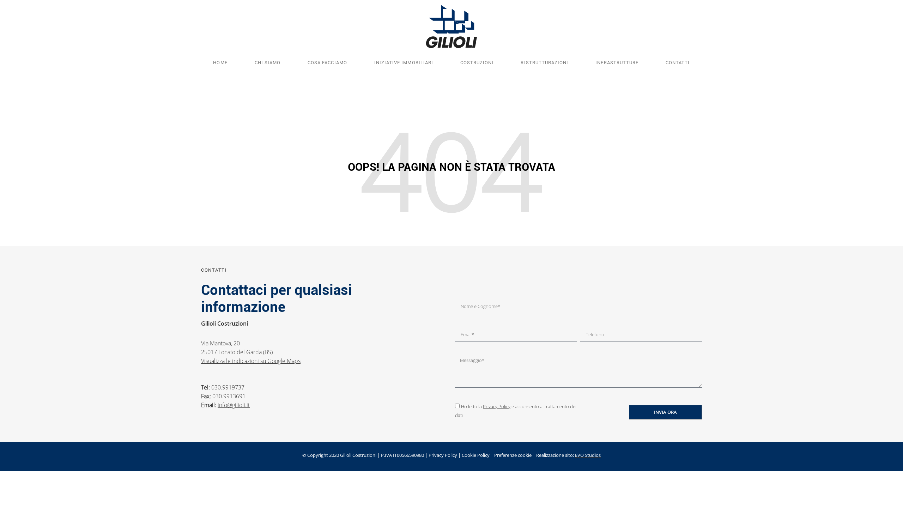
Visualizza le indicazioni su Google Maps (251, 361)
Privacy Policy (496, 406)
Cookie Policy (476, 455)
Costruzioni (477, 62)
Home (220, 62)
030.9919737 (227, 387)
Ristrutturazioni (544, 62)
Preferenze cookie (513, 455)
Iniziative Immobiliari (403, 62)
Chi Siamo (268, 62)
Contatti (678, 62)
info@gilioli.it (234, 405)
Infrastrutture (616, 62)
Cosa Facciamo (327, 62)
